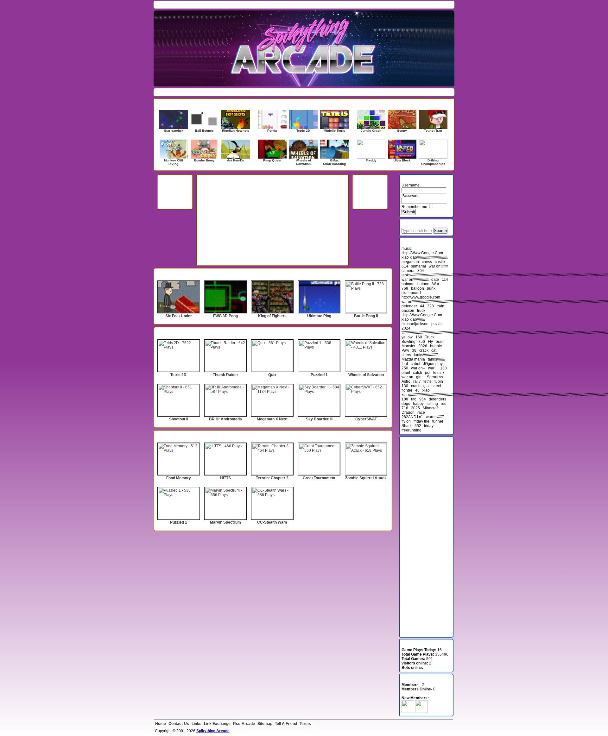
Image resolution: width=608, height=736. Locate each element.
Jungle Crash (371, 130)
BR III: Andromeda (225, 419)
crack (423, 350)
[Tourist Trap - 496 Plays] (433, 119)
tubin (438, 381)
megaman (410, 262)
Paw (405, 350)
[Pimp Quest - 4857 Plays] (272, 149)
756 (421, 341)
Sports (294, 92)
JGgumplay (433, 364)
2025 (415, 408)
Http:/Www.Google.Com (422, 315)
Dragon (408, 412)
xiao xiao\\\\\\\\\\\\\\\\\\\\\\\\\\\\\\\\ (424, 257)
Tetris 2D (303, 130)
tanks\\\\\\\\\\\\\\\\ (426, 355)
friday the (421, 421)
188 (405, 399)
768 (405, 288)
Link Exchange (217, 723)
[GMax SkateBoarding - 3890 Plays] (334, 149)
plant (406, 372)
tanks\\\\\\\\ (436, 359)
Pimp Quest (272, 160)
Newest (235, 4)
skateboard (411, 293)
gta (426, 386)
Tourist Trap (433, 130)
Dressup (232, 92)
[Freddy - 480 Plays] (371, 149)
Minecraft (431, 408)
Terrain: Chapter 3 (272, 478)
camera (408, 270)
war (431, 368)
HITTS (225, 478)
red (443, 403)
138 (443, 368)
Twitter (441, 4)
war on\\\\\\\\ (438, 266)
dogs (406, 403)
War (435, 284)
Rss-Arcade (244, 723)
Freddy (371, 160)
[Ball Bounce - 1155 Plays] (204, 119)
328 (430, 306)
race (421, 412)
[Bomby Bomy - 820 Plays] (204, 149)
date (435, 279)
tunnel (437, 421)
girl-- (420, 377)
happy (418, 403)
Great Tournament (319, 478)
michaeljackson (415, 324)
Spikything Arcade (213, 731)
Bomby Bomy (204, 160)
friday (429, 426)
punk (431, 288)
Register (443, 92)
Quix (272, 375)
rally (417, 381)
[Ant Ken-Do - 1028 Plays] (235, 149)
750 (405, 368)
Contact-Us (178, 723)
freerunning (411, 430)
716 (405, 408)
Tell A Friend (286, 723)
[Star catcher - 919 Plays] (173, 119)
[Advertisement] (272, 230)
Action (162, 92)
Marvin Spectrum (225, 522)
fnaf (405, 364)
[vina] (421, 711)
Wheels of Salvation (303, 162)
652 (418, 426)
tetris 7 (439, 372)
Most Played (215, 4)
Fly (430, 341)
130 (405, 386)
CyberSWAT (366, 419)
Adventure (180, 92)
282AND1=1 (412, 417)
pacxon (408, 310)
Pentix (272, 130)
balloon (417, 288)
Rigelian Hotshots (235, 130)
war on (407, 377)
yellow (407, 337)
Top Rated (253, 4)
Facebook (425, 4)
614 (405, 266)
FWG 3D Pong (225, 316)
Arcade (198, 92)
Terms (305, 723)
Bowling (408, 341)
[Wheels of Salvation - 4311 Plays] (303, 149)
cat (433, 350)
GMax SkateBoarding (334, 162)
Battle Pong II (366, 316)
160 (418, 337)
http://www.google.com (421, 297)
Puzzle (262, 92)
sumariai (418, 266)
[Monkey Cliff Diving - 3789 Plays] (173, 149)
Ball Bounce (204, 130)
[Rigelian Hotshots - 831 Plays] (235, 119)
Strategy (311, 92)
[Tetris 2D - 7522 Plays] (303, 119)
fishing (432, 403)
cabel (415, 364)
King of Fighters (272, 316)
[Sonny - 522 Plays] (402, 119)
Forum (196, 4)
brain (440, 341)
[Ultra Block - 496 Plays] (402, 149)
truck (421, 310)
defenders (437, 399)
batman (408, 284)
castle (440, 262)
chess (427, 262)
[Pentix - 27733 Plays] (272, 119)
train (440, 306)
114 (445, 279)
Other (247, 92)
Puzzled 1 (319, 375)
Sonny (402, 130)
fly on (406, 421)
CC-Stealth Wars (272, 522)
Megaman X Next (272, 419)
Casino (214, 92)
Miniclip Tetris (334, 130)
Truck (429, 337)
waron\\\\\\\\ (435, 417)
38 (414, 350)
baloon (423, 284)
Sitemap (264, 723)
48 (417, 390)
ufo (413, 399)
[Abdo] (408, 711)
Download (179, 4)
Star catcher (173, 130)
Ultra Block (402, 160)
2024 (406, 328)
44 (422, 306)
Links (196, 723)
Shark (407, 426)
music (407, 248)
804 (420, 270)
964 (422, 399)
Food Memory (178, 478)
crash (416, 386)
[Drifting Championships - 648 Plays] (433, 149)
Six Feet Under (178, 316)
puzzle (437, 324)
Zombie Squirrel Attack (366, 478)
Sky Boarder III (319, 419)
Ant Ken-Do (235, 160)
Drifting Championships (433, 162)
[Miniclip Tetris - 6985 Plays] (334, 119)
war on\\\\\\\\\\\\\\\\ (415, 279)
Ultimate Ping (319, 316)
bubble (436, 346)
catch (417, 372)
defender (409, 306)
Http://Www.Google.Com (422, 253)
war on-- (418, 368)
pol (427, 372)
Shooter (278, 92)
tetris (427, 381)
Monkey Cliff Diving (173, 162)
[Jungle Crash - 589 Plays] (371, 119)
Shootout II (178, 419)
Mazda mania (413, 359)
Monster (408, 346)
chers (406, 355)
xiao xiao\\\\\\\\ (413, 319)
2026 (422, 346)
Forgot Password (418, 92)
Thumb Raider (225, 375)
